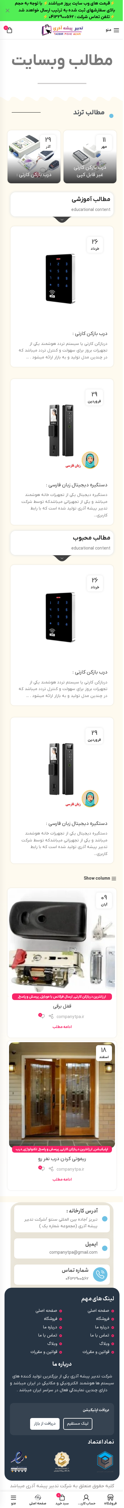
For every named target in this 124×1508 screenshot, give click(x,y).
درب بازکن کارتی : (34, 175)
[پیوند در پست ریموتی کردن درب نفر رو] (62, 1095)
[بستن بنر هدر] (7, 10)
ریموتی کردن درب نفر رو (62, 1159)
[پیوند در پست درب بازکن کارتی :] (34, 156)
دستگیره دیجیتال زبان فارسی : (76, 485)
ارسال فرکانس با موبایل (56, 997)
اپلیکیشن (101, 1149)
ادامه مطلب (62, 1027)
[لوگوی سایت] (62, 30)
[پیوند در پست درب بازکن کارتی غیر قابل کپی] (90, 156)
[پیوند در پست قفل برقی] (62, 942)
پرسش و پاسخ (29, 997)
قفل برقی (62, 1006)
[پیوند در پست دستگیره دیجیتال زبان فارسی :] (62, 432)
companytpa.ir (70, 1017)
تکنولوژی (30, 1149)
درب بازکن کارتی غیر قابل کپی (90, 171)
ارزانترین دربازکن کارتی (90, 997)
